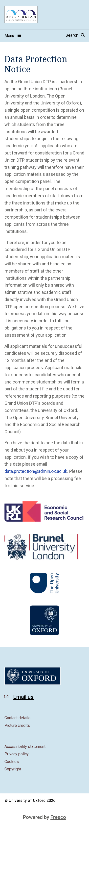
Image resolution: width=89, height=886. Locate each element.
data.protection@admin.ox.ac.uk (35, 471)
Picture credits (17, 725)
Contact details (17, 717)
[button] (75, 35)
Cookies (11, 761)
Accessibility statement (24, 746)
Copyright (12, 769)
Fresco (58, 817)
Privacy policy (16, 754)
